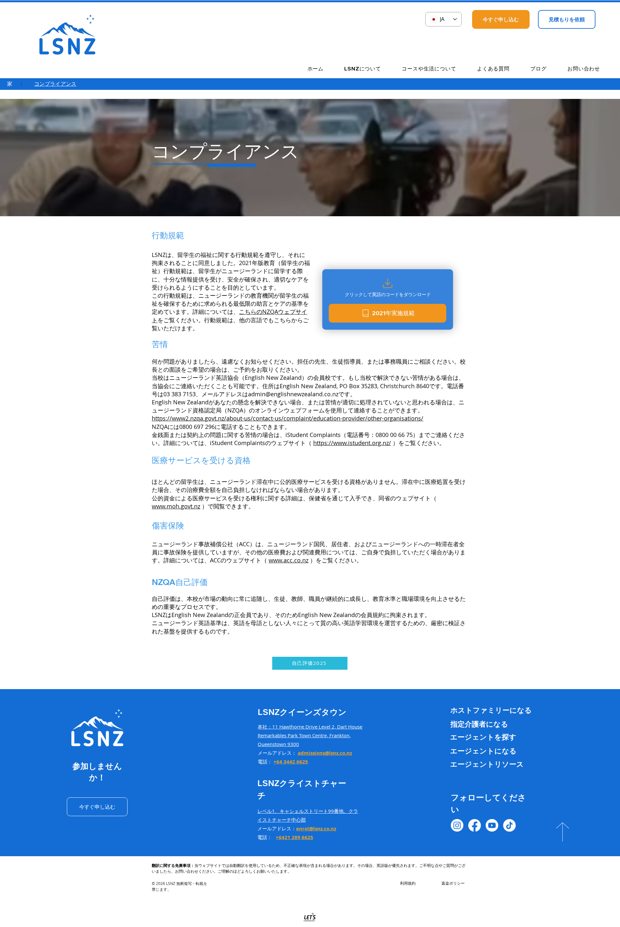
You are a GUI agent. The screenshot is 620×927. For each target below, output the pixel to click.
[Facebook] (474, 825)
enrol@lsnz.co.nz (316, 828)
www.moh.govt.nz (176, 506)
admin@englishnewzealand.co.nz (293, 394)
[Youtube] (492, 825)
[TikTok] (509, 825)
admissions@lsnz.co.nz (325, 753)
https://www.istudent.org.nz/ (352, 443)
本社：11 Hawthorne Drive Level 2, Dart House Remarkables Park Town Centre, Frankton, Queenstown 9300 (310, 735)
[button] (355, 69)
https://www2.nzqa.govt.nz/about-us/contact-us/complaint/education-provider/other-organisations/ (287, 418)
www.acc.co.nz (288, 560)
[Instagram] (457, 825)
